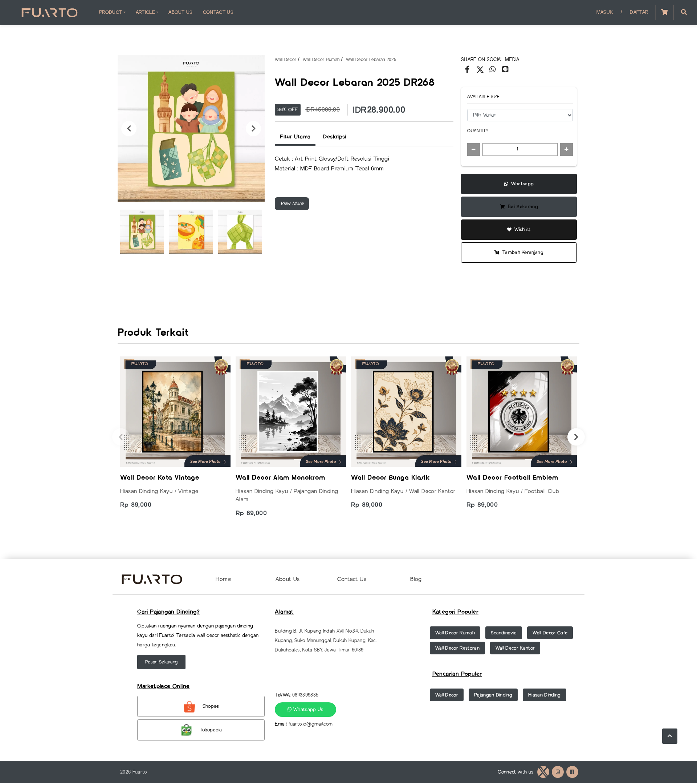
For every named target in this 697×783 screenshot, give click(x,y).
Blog (416, 579)
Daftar (639, 12)
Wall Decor (285, 59)
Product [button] (110, 12)
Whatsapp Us (307, 709)
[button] (683, 12)
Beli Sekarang (522, 206)
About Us (180, 12)
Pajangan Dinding (493, 695)
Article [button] (145, 12)
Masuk (604, 12)
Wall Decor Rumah (321, 59)
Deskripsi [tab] (334, 136)
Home (223, 579)
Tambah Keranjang (522, 252)
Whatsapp (521, 183)
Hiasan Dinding (544, 695)
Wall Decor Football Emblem (512, 478)
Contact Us (218, 12)
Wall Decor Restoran (457, 648)
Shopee (211, 706)
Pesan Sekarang (161, 662)
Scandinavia (504, 632)
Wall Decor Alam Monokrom (280, 478)
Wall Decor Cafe (550, 632)
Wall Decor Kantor (515, 648)
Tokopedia (211, 729)
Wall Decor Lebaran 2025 (371, 59)
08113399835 (305, 695)
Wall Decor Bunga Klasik (390, 478)
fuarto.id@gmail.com (311, 724)
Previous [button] (128, 128)
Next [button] (253, 128)
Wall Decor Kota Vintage (159, 478)
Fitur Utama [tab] (295, 136)
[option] (191, 128)
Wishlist (522, 229)
